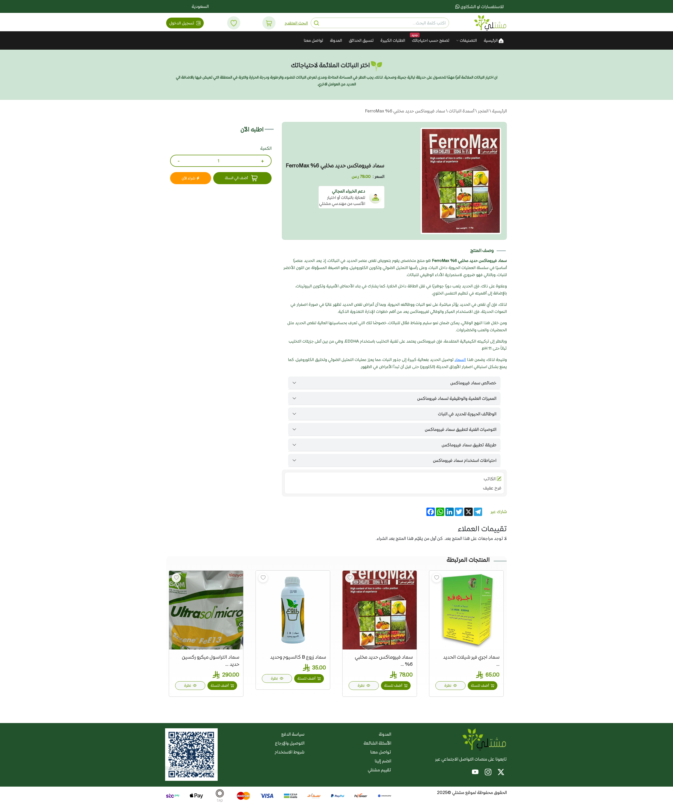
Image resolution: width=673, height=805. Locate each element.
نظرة (448, 685)
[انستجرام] (488, 773)
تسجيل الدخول (182, 23)
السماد (460, 359)
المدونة (336, 40)
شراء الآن (189, 178)
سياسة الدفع (292, 734)
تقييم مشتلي (379, 769)
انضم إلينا (383, 760)
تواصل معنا (313, 40)
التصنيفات (468, 40)
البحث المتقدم (296, 23)
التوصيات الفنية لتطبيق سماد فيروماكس (460, 429)
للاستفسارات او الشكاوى (482, 6)
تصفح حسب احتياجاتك (430, 40)
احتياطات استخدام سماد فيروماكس (464, 460)
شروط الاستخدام (289, 752)
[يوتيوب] (475, 773)
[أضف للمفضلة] (436, 577)
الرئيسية (491, 40)
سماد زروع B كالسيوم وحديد (298, 657)
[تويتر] (501, 773)
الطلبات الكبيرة (392, 40)
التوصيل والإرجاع (289, 743)
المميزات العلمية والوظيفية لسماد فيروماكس (456, 398)
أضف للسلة (480, 685)
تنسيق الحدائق (361, 40)
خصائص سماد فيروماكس (473, 382)
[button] (269, 22)
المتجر (482, 111)
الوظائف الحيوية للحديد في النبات (467, 413)
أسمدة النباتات (461, 111)
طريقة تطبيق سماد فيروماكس (469, 444)
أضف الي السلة (237, 178)
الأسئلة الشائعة (377, 743)
